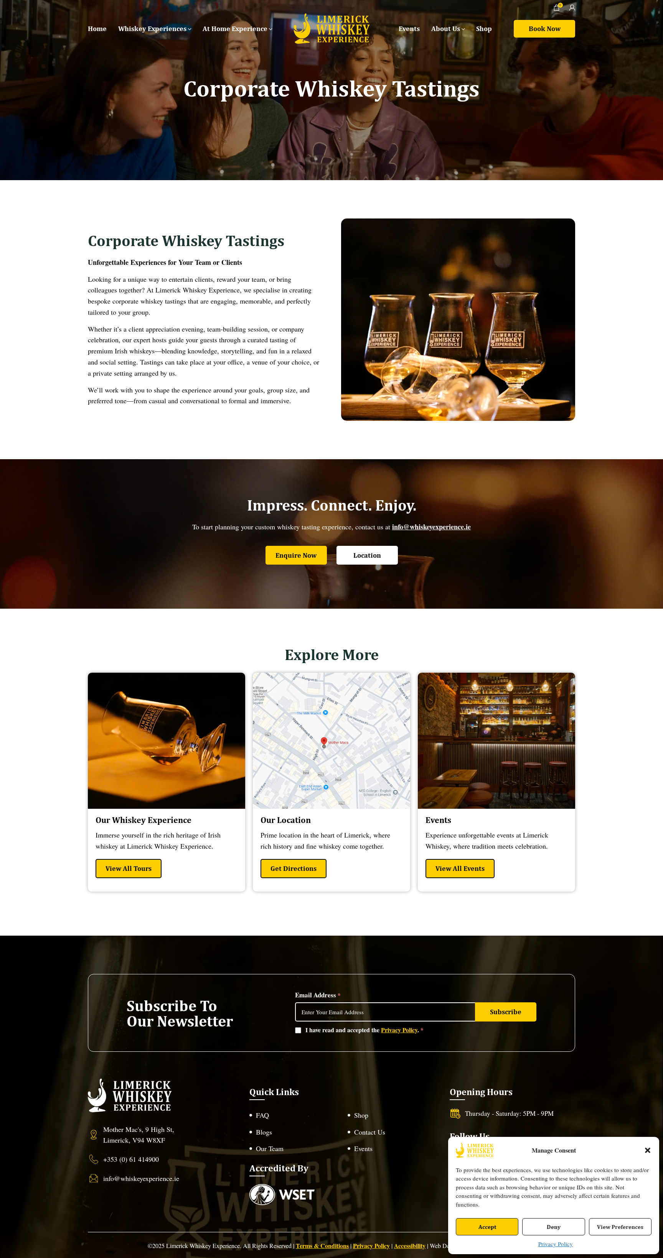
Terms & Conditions (322, 1245)
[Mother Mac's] (155, 1135)
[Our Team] (294, 1148)
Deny (554, 1227)
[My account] (572, 7)
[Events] (393, 1148)
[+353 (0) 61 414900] (155, 1159)
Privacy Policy (555, 1244)
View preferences (620, 1227)
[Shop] (393, 1115)
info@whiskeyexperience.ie (431, 527)
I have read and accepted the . (364, 1029)
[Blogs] (294, 1132)
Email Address (318, 995)
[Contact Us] (393, 1132)
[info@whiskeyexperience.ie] (155, 1178)
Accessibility (410, 1245)
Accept (487, 1227)
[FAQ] (294, 1115)
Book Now (545, 29)
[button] (647, 1150)
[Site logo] (331, 27)
